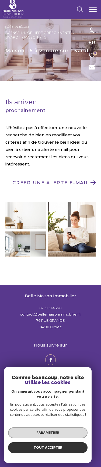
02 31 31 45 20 (50, 308)
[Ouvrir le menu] (93, 9)
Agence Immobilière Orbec (30, 33)
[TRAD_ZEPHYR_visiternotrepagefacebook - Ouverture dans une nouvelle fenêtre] (50, 359)
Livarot (12, 37)
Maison (31, 37)
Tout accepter (48, 447)
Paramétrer (47, 432)
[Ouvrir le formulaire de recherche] (80, 9)
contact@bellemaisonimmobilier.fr (50, 314)
